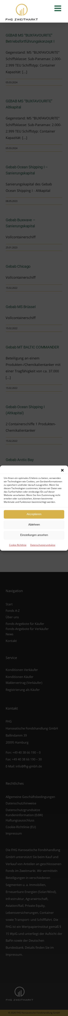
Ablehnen (34, 524)
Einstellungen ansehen (34, 535)
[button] (62, 470)
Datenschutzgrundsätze (42, 545)
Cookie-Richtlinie (17, 545)
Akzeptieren (34, 514)
